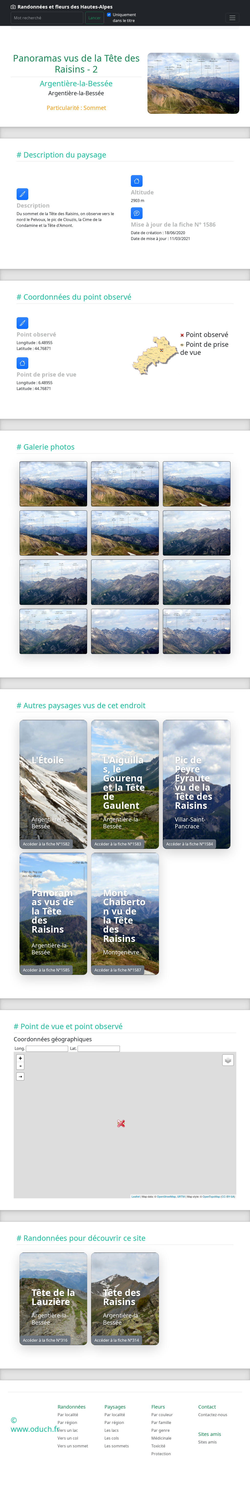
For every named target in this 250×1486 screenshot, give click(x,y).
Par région (67, 1422)
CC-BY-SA (228, 1196)
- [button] (20, 1065)
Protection (161, 1453)
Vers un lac (68, 1430)
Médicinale (161, 1438)
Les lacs (111, 1430)
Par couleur (162, 1414)
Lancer (94, 18)
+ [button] (20, 1058)
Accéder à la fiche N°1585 (46, 970)
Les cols (111, 1438)
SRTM (181, 1196)
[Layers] (228, 1060)
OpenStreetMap (166, 1196)
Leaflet (136, 1196)
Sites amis (207, 1442)
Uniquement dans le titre (124, 17)
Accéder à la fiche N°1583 (117, 844)
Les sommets (116, 1446)
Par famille (161, 1422)
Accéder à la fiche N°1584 (189, 844)
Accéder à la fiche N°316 (45, 1340)
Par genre (160, 1430)
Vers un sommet (73, 1446)
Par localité (68, 1414)
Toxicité (158, 1446)
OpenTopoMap (211, 1196)
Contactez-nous (212, 1414)
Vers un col (68, 1438)
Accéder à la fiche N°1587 (117, 970)
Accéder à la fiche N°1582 (46, 844)
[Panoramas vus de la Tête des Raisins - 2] (53, 484)
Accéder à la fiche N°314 (116, 1340)
